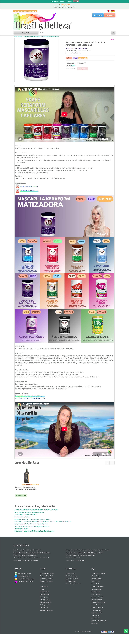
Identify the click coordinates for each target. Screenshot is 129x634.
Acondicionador (96, 592)
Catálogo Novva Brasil (46, 610)
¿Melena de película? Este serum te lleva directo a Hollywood (31, 558)
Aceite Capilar (95, 615)
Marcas (42, 589)
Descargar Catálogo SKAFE (29, 191)
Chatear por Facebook (23, 576)
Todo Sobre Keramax (21, 529)
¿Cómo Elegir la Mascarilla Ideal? (25, 514)
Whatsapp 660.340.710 (24, 573)
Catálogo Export (44, 605)
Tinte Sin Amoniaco (97, 589)
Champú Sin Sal (96, 584)
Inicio (15, 36)
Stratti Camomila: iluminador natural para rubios (26, 550)
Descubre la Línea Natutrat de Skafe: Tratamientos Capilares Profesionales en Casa (42, 521)
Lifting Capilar (95, 581)
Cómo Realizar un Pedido (47, 573)
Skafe (73, 66)
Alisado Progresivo (97, 576)
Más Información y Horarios (25, 581)
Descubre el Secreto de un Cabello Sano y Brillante (80, 555)
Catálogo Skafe (44, 592)
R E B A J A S (63, 5)
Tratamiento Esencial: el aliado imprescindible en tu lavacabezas (31, 552)
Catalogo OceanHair (46, 602)
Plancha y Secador (97, 613)
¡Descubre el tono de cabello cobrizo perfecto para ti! (32, 519)
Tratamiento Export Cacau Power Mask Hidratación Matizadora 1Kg (26, 488)
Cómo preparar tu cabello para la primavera (29, 512)
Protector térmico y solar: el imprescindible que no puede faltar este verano (87, 550)
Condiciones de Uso (71, 576)
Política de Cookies (71, 581)
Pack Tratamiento (96, 594)
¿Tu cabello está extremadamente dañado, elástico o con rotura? (36, 510)
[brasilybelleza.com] (43, 21)
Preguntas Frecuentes (46, 581)
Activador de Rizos (97, 599)
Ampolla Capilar (96, 618)
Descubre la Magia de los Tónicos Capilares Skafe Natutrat (34, 531)
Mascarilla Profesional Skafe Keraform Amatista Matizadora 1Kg (44, 36)
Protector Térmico (97, 610)
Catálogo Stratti (44, 599)
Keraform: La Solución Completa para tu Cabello (30, 524)
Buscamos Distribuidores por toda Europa (24, 555)
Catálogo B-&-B (44, 607)
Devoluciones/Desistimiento (73, 584)
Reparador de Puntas (97, 607)
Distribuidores (44, 586)
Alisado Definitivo (96, 578)
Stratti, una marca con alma (73, 558)
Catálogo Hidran (44, 594)
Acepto (76, 1)
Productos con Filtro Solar (99, 620)
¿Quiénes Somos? (71, 573)
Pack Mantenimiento (97, 597)
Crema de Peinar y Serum (98, 602)
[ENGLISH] (108, 11)
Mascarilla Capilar (97, 605)
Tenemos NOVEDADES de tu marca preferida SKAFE (31, 526)
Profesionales (44, 584)
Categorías (26, 36)
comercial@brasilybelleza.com (26, 579)
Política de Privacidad (72, 578)
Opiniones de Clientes (46, 578)
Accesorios (95, 623)
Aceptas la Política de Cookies (61, 1)
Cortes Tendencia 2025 (22, 517)
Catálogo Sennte (45, 597)
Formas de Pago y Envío (46, 576)
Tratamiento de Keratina (98, 573)
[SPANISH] (113, 11)
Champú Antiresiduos (97, 586)
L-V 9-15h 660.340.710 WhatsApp (25, 11)
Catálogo (20, 36)
